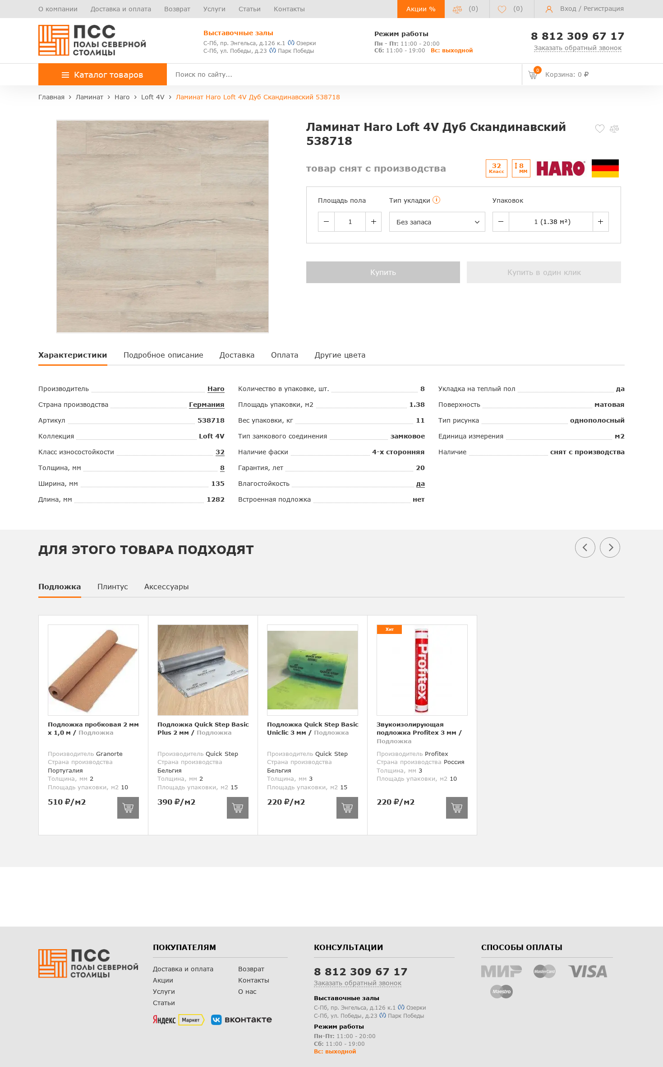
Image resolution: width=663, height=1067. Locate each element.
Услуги (214, 9)
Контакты (289, 9)
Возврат (177, 9)
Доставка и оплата (121, 9)
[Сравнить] (614, 128)
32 (220, 452)
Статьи (250, 9)
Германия (207, 404)
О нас (247, 991)
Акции (163, 980)
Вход (568, 8)
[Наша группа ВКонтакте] (241, 1020)
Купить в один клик (544, 272)
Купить (383, 272)
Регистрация (604, 8)
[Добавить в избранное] (600, 128)
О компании (58, 9)
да (420, 483)
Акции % (421, 9)
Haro (216, 388)
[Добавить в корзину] (128, 808)
